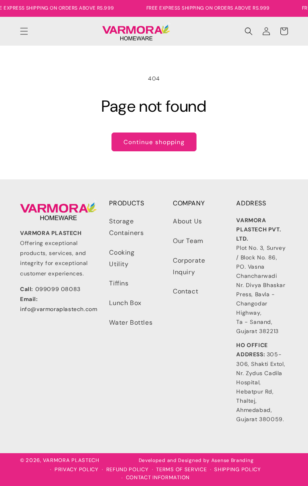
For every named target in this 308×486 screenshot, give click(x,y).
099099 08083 (58, 289)
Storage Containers (126, 227)
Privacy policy (77, 469)
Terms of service (181, 469)
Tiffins (118, 283)
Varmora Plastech (71, 460)
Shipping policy (237, 469)
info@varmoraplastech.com (58, 309)
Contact (185, 291)
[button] (24, 31)
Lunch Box (125, 303)
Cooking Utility (121, 258)
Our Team (188, 241)
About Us (187, 221)
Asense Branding (232, 460)
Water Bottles (130, 322)
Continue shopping (154, 142)
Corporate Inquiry (189, 266)
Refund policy (127, 469)
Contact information (158, 477)
